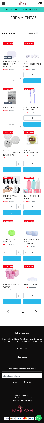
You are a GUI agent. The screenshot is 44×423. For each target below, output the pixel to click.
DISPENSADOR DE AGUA (31, 197)
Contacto (22, 363)
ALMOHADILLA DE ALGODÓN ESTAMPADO (31, 241)
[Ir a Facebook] (24, 382)
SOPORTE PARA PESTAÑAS (10, 197)
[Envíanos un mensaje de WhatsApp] (39, 418)
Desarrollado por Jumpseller (22, 400)
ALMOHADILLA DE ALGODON (11, 285)
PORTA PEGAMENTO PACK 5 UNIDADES (11, 152)
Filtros (33, 33)
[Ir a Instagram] (27, 382)
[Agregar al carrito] (32, 80)
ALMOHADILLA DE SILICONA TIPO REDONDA (11, 64)
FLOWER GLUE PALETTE (9, 240)
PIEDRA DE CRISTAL (32, 284)
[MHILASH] (22, 3)
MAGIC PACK (8, 107)
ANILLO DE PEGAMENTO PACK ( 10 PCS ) (32, 64)
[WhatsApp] (30, 382)
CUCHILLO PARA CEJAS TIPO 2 (30, 108)
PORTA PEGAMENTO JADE (31, 151)
